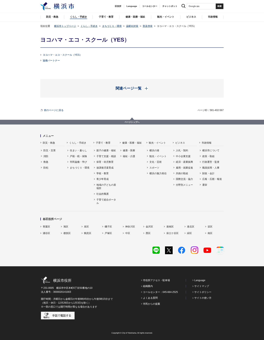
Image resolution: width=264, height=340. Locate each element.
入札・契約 (182, 150)
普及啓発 (147, 26)
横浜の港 (154, 150)
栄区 (210, 226)
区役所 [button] (118, 6)
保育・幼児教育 (105, 162)
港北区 (190, 226)
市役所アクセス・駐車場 (156, 280)
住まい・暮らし (78, 150)
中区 (127, 233)
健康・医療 (129, 150)
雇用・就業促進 (184, 167)
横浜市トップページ (65, 26)
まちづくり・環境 (112, 26)
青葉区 (46, 226)
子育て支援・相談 (106, 156)
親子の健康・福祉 (106, 150)
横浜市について (210, 150)
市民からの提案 (151, 304)
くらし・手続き (89, 26)
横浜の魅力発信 (158, 173)
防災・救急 (49, 142)
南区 (210, 233)
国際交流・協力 (184, 179)
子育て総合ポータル (106, 201)
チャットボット (169, 6)
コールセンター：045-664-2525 (160, 292)
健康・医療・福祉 (132, 142)
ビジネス (180, 142)
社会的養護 (102, 194)
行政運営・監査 (210, 162)
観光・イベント (157, 142)
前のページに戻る (54, 110)
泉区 (86, 226)
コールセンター (149, 6)
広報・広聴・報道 (212, 179)
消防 (45, 156)
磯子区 (108, 226)
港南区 (170, 226)
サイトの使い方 (202, 298)
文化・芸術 (155, 162)
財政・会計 (208, 173)
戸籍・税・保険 (78, 156)
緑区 (189, 233)
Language (199, 280)
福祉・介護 (129, 156)
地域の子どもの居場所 (106, 187)
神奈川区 (130, 226)
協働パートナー (51, 60)
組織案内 (148, 286)
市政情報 (206, 142)
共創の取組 (182, 173)
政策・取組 (208, 156)
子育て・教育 (103, 142)
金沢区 (149, 226)
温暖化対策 (132, 26)
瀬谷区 (46, 233)
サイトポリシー (202, 292)
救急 (45, 162)
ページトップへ (132, 122)
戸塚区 (108, 233)
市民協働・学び (78, 162)
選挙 (204, 185)
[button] (132, 88)
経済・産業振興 (184, 162)
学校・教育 (102, 173)
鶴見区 (87, 233)
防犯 (45, 167)
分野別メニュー (184, 185)
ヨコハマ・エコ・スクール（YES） (62, 55)
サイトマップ (201, 286)
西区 (148, 233)
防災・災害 (49, 150)
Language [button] (132, 6)
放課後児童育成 (105, 167)
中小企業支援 (183, 156)
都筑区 (67, 233)
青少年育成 (102, 179)
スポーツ (154, 167)
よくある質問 (150, 298)
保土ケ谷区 (172, 233)
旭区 (65, 226)
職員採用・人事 (210, 167)
